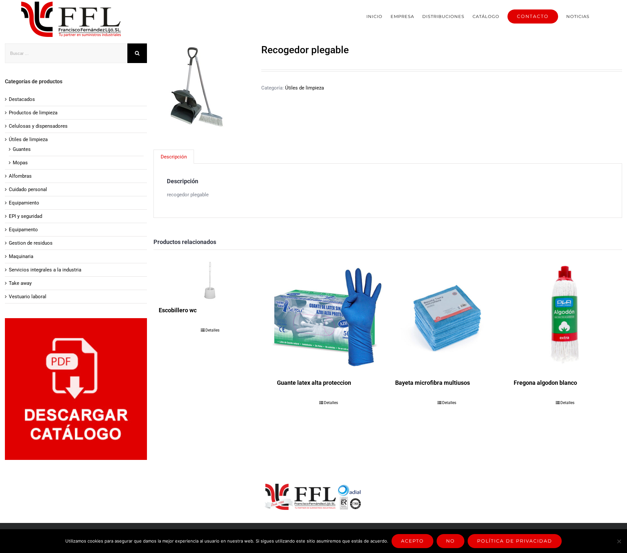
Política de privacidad (514, 541)
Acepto (412, 541)
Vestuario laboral (27, 297)
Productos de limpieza (33, 113)
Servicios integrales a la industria (45, 270)
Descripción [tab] (174, 157)
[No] (619, 541)
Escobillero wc (178, 310)
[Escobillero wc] (210, 280)
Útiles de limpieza (304, 88)
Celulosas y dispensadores (38, 126)
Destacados (22, 99)
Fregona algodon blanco (545, 382)
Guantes (22, 149)
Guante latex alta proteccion (314, 382)
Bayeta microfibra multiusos (432, 382)
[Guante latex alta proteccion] (328, 316)
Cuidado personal (28, 189)
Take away (20, 283)
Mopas (20, 163)
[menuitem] (374, 16)
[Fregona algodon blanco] (565, 316)
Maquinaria (21, 256)
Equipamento (23, 230)
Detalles (212, 330)
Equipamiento (24, 203)
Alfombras (20, 176)
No (450, 541)
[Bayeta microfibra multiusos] (446, 316)
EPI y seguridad (25, 216)
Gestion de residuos (31, 243)
